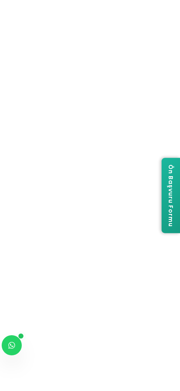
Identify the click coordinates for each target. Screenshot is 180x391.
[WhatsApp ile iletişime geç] (12, 345)
